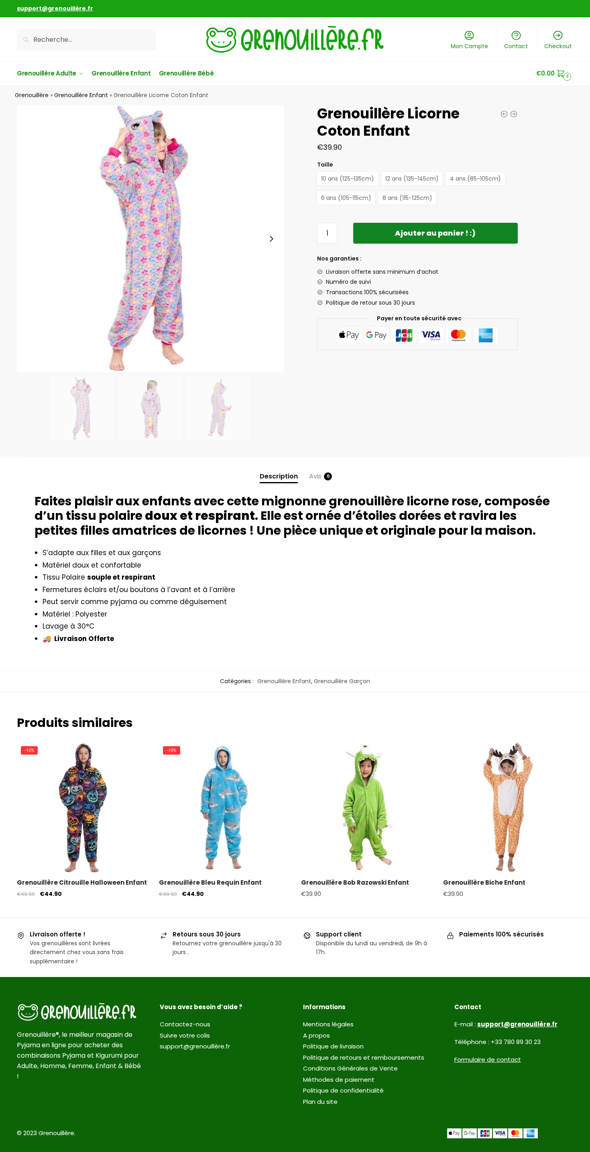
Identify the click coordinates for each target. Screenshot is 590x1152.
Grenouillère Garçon (342, 681)
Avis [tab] (315, 476)
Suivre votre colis (185, 1035)
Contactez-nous (185, 1024)
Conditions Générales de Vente (350, 1068)
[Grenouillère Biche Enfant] (508, 807)
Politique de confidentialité (343, 1090)
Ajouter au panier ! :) (435, 233)
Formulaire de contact (487, 1059)
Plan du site (320, 1101)
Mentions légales (328, 1024)
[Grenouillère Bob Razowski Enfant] (366, 807)
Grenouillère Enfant (81, 95)
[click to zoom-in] (150, 238)
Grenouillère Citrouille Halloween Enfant (82, 882)
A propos (316, 1035)
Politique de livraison (333, 1046)
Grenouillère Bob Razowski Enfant (355, 882)
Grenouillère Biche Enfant (484, 882)
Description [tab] (279, 476)
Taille (325, 165)
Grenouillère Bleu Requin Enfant (210, 882)
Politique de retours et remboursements (363, 1057)
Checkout (558, 46)
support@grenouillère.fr (195, 1046)
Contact (516, 46)
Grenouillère (32, 95)
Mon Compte (469, 46)
